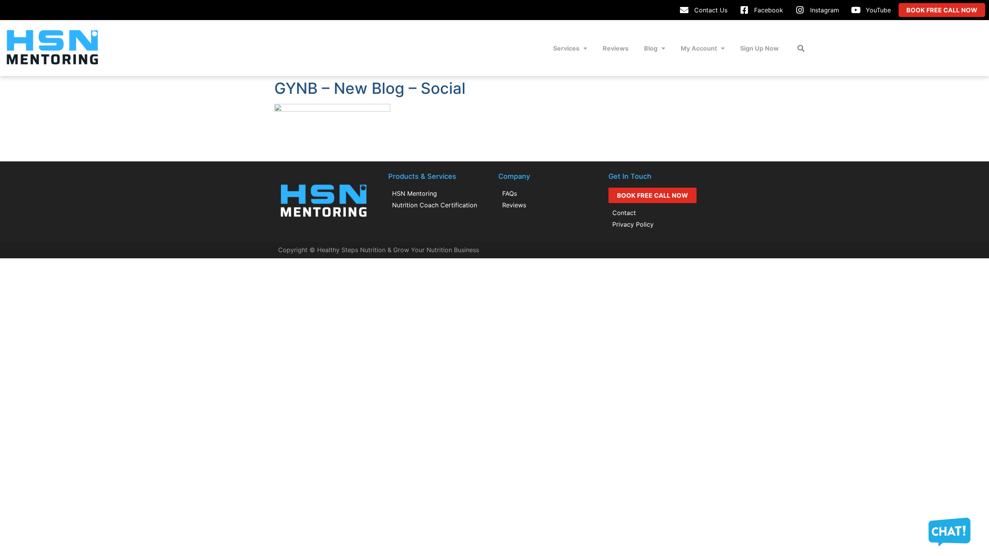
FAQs (509, 193)
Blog (651, 48)
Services (566, 48)
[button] (800, 48)
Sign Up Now (759, 48)
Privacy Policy (633, 224)
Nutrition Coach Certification (434, 205)
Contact (624, 213)
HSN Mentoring (414, 193)
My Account (699, 48)
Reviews (616, 48)
